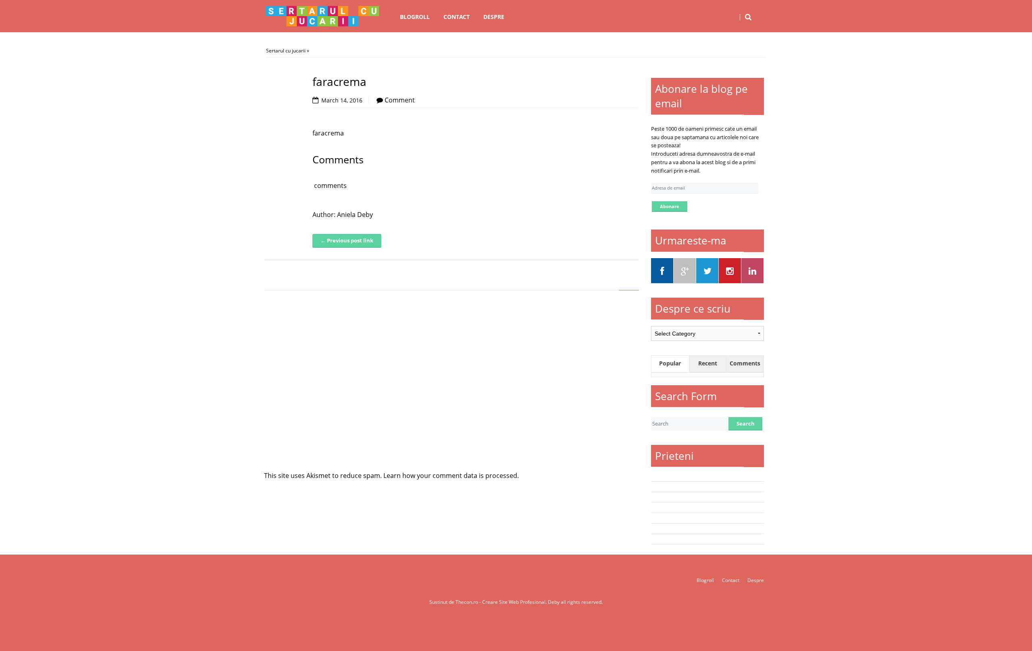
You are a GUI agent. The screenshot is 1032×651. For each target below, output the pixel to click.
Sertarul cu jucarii (286, 50)
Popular (670, 363)
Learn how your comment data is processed (450, 475)
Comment (400, 100)
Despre (493, 17)
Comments (745, 363)
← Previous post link (346, 240)
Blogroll (415, 17)
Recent (707, 363)
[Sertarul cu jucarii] (322, 16)
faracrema (328, 133)
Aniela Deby (355, 214)
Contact (456, 17)
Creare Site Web (501, 602)
